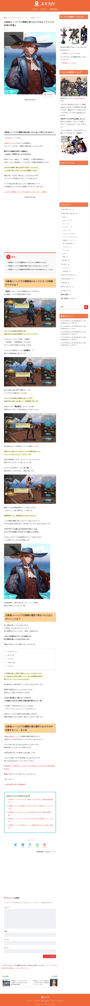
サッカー (65, 264)
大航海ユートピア (10, 143)
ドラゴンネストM (69, 233)
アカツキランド (67, 209)
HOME (46, 997)
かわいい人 (67, 220)
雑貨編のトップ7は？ (69, 63)
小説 (65, 253)
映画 (65, 257)
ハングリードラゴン (70, 237)
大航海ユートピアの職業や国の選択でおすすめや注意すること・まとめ (30, 269)
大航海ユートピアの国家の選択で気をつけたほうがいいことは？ (28, 266)
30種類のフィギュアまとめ (71, 53)
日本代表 (66, 271)
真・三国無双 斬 (68, 243)
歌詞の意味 (66, 294)
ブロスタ (65, 283)
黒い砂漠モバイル (68, 298)
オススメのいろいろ (69, 213)
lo (72, 328)
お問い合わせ (54, 9)
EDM (65, 217)
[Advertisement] (30, 113)
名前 (6, 931)
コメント (7, 907)
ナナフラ (35, 9)
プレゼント (67, 247)
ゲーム (66, 224)
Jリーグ (66, 268)
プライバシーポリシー (57, 1000)
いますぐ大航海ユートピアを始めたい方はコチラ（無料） (25, 192)
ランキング (43, 9)
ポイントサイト (67, 287)
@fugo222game (79, 98)
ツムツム (66, 230)
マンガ (66, 250)
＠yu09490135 (78, 130)
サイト (6, 948)
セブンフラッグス (68, 275)
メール (7, 939)
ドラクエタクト (67, 279)
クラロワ (65, 260)
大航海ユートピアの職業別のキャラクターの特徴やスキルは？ (27, 262)
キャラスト (67, 227)
